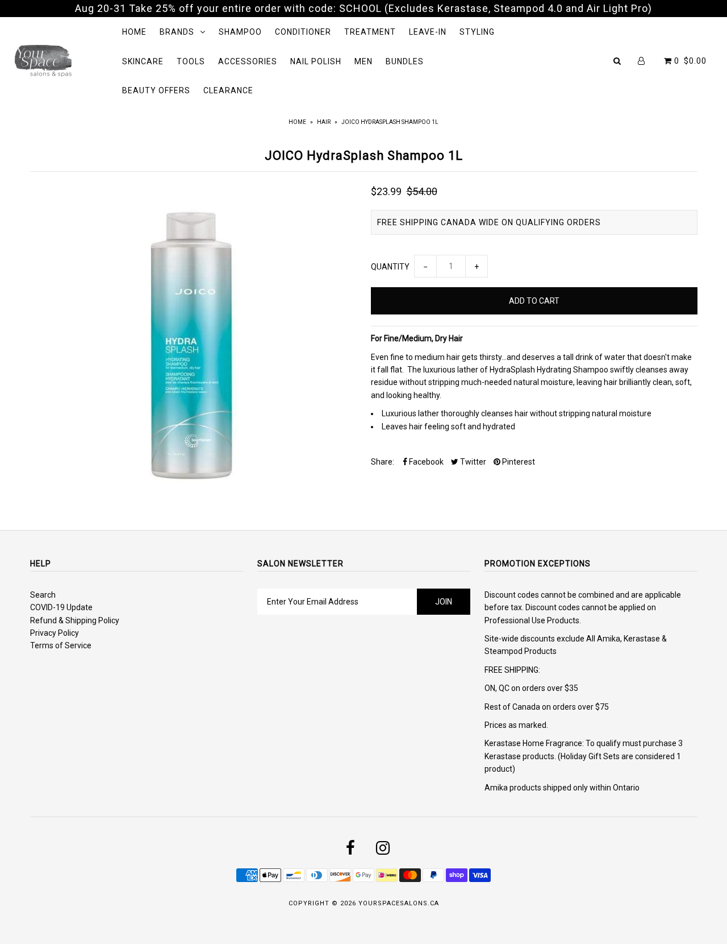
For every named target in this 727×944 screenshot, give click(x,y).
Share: (382, 461)
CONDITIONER (303, 31)
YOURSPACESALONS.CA (398, 903)
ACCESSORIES (247, 61)
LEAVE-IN (427, 31)
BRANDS (177, 31)
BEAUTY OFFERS (156, 90)
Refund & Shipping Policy (74, 620)
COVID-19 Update (61, 607)
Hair (324, 122)
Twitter (472, 461)
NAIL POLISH (315, 61)
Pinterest (517, 461)
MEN (363, 61)
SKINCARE (143, 61)
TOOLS (191, 61)
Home (297, 122)
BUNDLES (405, 61)
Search (43, 594)
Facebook (425, 461)
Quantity (390, 266)
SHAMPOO (240, 31)
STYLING (477, 31)
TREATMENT (370, 31)
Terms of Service (60, 645)
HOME (134, 31)
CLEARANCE (228, 90)
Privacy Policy (54, 632)
